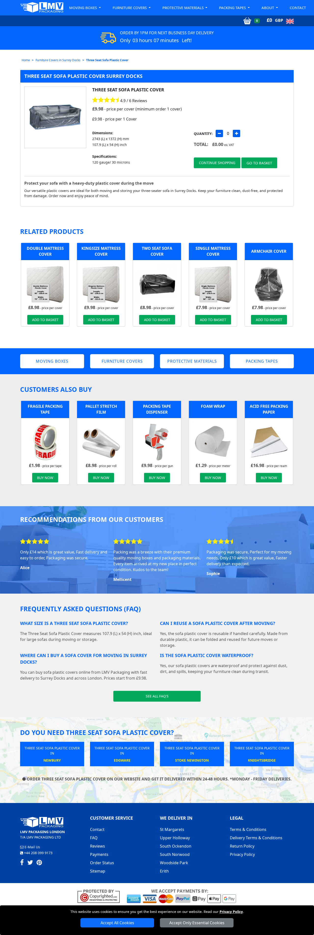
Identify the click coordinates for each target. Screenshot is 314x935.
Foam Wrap (213, 406)
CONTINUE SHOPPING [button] (217, 162)
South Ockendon (175, 846)
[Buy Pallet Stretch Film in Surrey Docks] (101, 441)
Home (26, 60)
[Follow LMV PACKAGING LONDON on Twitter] (30, 863)
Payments (99, 854)
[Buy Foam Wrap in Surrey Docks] (213, 441)
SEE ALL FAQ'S (157, 696)
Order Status (102, 862)
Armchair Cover (269, 251)
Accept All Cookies (117, 922)
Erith (164, 871)
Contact (298, 7)
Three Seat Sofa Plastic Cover (107, 60)
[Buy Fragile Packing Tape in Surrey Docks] (45, 441)
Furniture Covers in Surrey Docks (58, 60)
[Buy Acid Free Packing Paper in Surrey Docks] (269, 441)
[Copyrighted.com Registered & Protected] (101, 896)
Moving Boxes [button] (83, 7)
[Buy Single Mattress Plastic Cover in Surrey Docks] (213, 283)
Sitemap (97, 871)
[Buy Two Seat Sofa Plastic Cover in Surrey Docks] (157, 283)
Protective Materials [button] (183, 7)
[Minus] (219, 133)
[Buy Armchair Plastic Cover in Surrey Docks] (269, 283)
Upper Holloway (175, 837)
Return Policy (242, 846)
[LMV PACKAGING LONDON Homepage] (41, 7)
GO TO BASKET (259, 162)
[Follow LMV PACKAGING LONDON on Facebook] (22, 863)
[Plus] (236, 133)
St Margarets (172, 829)
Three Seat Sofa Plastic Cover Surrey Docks (83, 76)
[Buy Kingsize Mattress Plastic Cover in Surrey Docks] (101, 283)
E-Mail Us (32, 847)
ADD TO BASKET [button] (45, 319)
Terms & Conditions (248, 829)
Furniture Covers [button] (130, 7)
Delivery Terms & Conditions (256, 837)
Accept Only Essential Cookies (196, 922)
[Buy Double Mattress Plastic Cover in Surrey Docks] (45, 283)
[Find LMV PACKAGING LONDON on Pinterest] (39, 863)
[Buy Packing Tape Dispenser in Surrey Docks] (157, 441)
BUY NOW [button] (45, 477)
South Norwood (175, 854)
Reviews (97, 846)
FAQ (94, 837)
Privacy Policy (231, 911)
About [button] (268, 7)
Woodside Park (174, 862)
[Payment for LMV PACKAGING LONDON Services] (181, 896)
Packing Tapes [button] (233, 7)
